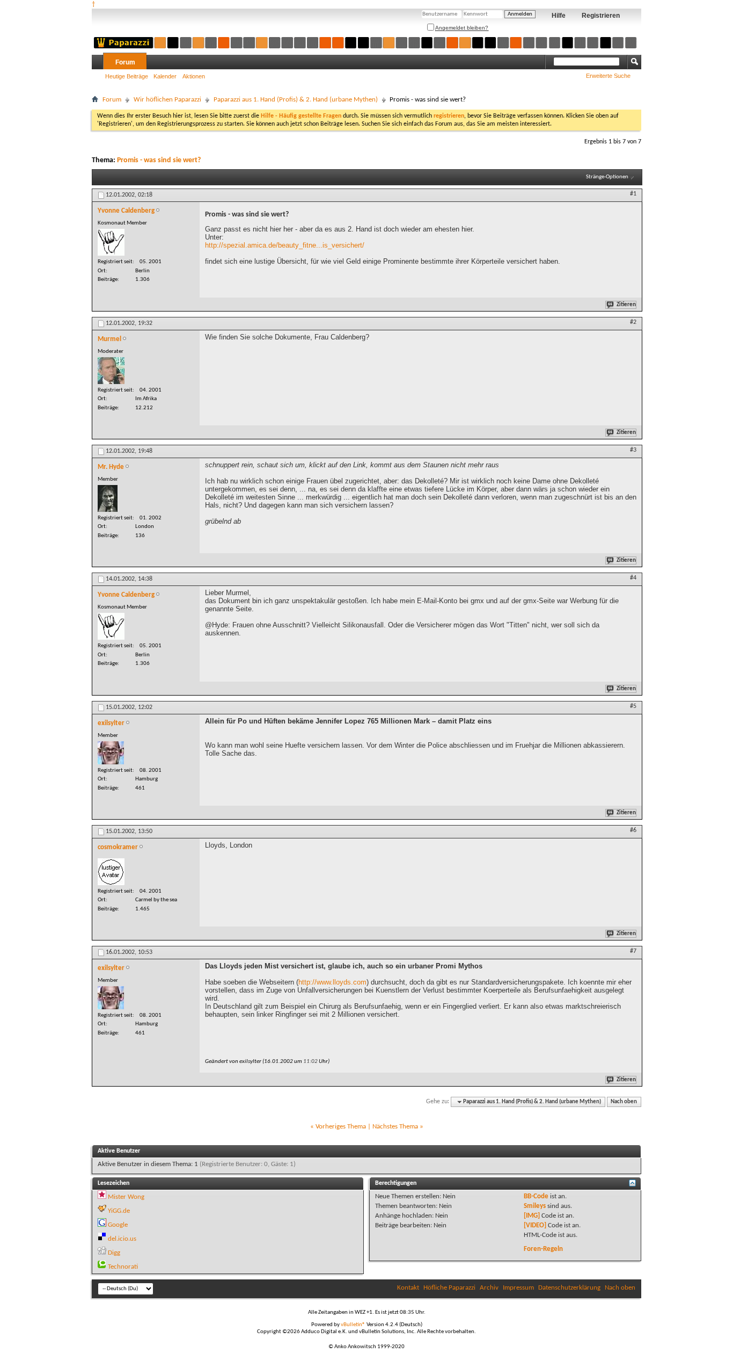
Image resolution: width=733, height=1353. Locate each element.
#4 (633, 578)
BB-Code (536, 1196)
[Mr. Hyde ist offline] (108, 498)
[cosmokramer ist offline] (111, 871)
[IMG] (532, 1215)
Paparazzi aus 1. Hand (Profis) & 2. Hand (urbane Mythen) (296, 99)
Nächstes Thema (395, 1126)
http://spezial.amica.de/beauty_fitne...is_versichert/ (284, 245)
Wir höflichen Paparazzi (167, 99)
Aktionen (193, 76)
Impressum (518, 1287)
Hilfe (559, 15)
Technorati (123, 1266)
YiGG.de (119, 1210)
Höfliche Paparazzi (449, 1287)
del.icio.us (122, 1238)
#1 (633, 194)
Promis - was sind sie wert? (159, 160)
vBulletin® (353, 1325)
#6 (633, 830)
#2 (633, 322)
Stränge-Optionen (607, 177)
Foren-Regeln (543, 1249)
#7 (633, 951)
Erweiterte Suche (608, 76)
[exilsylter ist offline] (111, 752)
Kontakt (408, 1287)
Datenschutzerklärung (569, 1287)
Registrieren (601, 15)
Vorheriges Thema (341, 1126)
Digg (114, 1252)
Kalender (165, 76)
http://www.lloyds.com (332, 982)
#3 (633, 450)
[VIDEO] (535, 1225)
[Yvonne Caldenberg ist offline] (111, 242)
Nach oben (624, 1102)
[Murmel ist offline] (111, 370)
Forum (125, 62)
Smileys (535, 1206)
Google (118, 1224)
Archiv (489, 1287)
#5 (633, 706)
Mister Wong (126, 1196)
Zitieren (626, 305)
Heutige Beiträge (126, 76)
